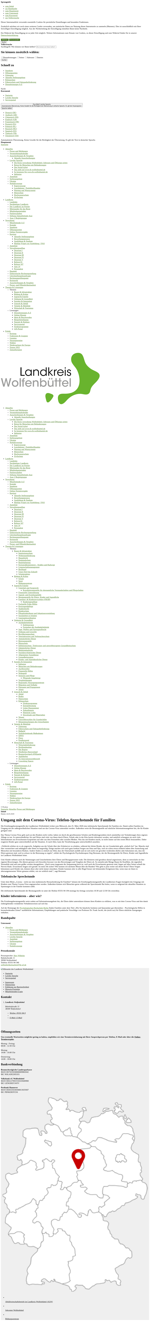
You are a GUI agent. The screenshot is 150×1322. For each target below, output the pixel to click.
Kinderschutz (23, 611)
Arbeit (20, 689)
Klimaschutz (10, 80)
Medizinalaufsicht (25, 650)
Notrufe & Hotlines (22, 322)
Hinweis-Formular (12, 989)
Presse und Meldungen (19, 151)
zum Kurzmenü (11, 15)
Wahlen (13, 343)
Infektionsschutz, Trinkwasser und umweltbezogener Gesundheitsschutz (47, 646)
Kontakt (13, 225)
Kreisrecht (14, 280)
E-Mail (16, 1018)
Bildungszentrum (25, 583)
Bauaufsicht (23, 558)
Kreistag (13, 333)
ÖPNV (21, 736)
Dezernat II (18, 253)
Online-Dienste (20, 315)
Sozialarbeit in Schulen (27, 616)
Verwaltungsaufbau (17, 248)
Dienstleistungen (9, 57)
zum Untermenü (11, 13)
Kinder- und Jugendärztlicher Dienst (32, 659)
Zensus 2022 (15, 347)
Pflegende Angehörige (32, 678)
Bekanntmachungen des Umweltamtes (33, 722)
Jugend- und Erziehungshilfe (29, 595)
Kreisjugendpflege (25, 606)
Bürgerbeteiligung (21, 320)
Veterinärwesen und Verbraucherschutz (33, 636)
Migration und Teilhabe (27, 685)
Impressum (9, 982)
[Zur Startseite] (50, 403)
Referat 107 (18, 264)
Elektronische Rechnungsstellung (23, 273)
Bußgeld (21, 731)
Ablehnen (5, 40)
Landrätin (13, 202)
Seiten (21, 57)
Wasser (21, 717)
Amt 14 (17, 266)
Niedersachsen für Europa (20, 345)
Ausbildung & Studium (23, 241)
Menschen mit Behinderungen (30, 666)
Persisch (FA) (10, 124)
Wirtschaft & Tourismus (23, 308)
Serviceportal (10, 100)
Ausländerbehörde (25, 622)
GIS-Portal (18, 329)
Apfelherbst (23, 756)
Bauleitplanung (24, 562)
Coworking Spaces (25, 761)
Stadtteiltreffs (23, 609)
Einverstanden (14, 40)
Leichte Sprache (11, 98)
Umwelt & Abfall (21, 303)
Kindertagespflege (30, 602)
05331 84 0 (18, 1013)
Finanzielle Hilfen (25, 671)
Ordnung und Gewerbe (27, 632)
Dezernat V (18, 260)
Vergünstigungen (25, 680)
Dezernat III (19, 255)
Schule (21, 579)
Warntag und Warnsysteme (24, 190)
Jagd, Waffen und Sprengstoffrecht (32, 629)
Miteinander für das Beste (20, 209)
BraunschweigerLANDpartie (29, 754)
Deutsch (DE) (10, 112)
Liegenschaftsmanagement (29, 567)
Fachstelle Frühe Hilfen (27, 604)
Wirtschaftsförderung (26, 745)
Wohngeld (22, 673)
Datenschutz (10, 985)
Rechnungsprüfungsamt (19, 278)
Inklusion (18, 174)
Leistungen (14, 310)
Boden (21, 696)
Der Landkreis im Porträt (20, 206)
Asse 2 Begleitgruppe (18, 218)
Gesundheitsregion (25, 657)
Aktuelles (9, 149)
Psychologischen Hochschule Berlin (34, 908)
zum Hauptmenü (11, 11)
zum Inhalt (9, 6)
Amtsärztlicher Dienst (27, 639)
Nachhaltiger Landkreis (19, 204)
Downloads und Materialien (34, 715)
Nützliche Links (29, 712)
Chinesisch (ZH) (11, 117)
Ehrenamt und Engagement (29, 687)
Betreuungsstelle (25, 641)
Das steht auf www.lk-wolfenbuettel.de (29, 170)
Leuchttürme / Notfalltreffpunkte (27, 188)
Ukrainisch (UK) (12, 136)
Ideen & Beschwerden (23, 317)
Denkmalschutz (24, 560)
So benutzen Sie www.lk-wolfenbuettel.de (31, 172)
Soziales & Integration (23, 301)
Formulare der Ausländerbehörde (36, 627)
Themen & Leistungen (14, 287)
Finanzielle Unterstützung (28, 592)
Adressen (30, 57)
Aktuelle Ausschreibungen (24, 158)
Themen (13, 290)
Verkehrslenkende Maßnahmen (30, 733)
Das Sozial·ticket (21, 167)
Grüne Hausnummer (31, 708)
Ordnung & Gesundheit (23, 299)
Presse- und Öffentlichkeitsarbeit (23, 285)
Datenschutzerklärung (9, 35)
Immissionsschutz (25, 553)
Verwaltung (9, 220)
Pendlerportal (23, 740)
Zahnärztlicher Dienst (27, 648)
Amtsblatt (13, 176)
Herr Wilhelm (19, 956)
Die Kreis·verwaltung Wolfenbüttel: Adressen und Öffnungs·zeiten (40, 163)
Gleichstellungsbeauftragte (20, 276)
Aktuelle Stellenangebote (15, 77)
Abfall (20, 694)
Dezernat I (18, 250)
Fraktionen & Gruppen (19, 336)
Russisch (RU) (11, 129)
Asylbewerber (24, 669)
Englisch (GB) (11, 119)
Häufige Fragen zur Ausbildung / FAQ (29, 243)
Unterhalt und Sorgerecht (28, 588)
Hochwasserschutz (21, 195)
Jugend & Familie (21, 296)
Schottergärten (24, 574)
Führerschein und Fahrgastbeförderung (20, 82)
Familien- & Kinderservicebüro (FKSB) (34, 599)
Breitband (22, 569)
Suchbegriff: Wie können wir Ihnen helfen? (18, 47)
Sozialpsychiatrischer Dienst (29, 652)
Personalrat (18, 269)
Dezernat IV (19, 257)
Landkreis (9, 200)
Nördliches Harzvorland (28, 752)
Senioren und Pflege (26, 676)
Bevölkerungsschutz (26, 634)
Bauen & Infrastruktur (23, 292)
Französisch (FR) (12, 122)
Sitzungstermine (16, 340)
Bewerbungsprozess (22, 239)
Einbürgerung (28, 625)
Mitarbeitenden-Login (14, 991)
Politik (8, 331)
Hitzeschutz (18, 193)
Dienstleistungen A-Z (13, 84)
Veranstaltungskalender (19, 153)
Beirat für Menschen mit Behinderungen (30, 165)
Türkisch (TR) (11, 133)
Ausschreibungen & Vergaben (21, 156)
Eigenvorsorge (20, 186)
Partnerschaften (16, 213)
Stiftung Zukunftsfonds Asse (21, 216)
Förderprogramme (21, 326)
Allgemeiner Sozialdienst (28, 655)
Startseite (9, 95)
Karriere (13, 234)
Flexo (20, 738)
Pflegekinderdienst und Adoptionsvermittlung (36, 613)
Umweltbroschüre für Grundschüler (32, 719)
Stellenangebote (16, 179)
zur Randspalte (11, 8)
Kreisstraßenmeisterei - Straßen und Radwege (36, 565)
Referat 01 (18, 262)
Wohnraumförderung (26, 555)
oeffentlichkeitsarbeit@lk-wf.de (13, 965)
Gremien (13, 338)
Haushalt (13, 271)
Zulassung (9, 75)
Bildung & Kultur (21, 294)
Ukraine (13, 181)
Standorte (9, 70)
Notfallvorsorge (16, 183)
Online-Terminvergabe (19, 232)
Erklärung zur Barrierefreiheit (17, 987)
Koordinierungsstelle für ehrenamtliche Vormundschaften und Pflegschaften (53, 590)
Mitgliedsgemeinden (18, 211)
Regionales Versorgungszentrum (31, 682)
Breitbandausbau (25, 747)
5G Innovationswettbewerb (29, 759)
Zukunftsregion (16, 350)
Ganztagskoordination (27, 618)
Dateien (40, 57)
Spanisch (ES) (11, 131)
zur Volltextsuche (12, 18)
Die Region (23, 749)
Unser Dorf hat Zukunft (27, 572)
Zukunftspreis (28, 710)
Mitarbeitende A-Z (17, 223)
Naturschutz (23, 699)
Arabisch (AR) (11, 115)
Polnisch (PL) (10, 126)
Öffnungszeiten (11, 73)
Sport (20, 581)
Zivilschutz (18, 197)
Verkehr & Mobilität (22, 306)
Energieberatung (29, 706)
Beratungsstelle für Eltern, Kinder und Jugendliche (38, 597)
